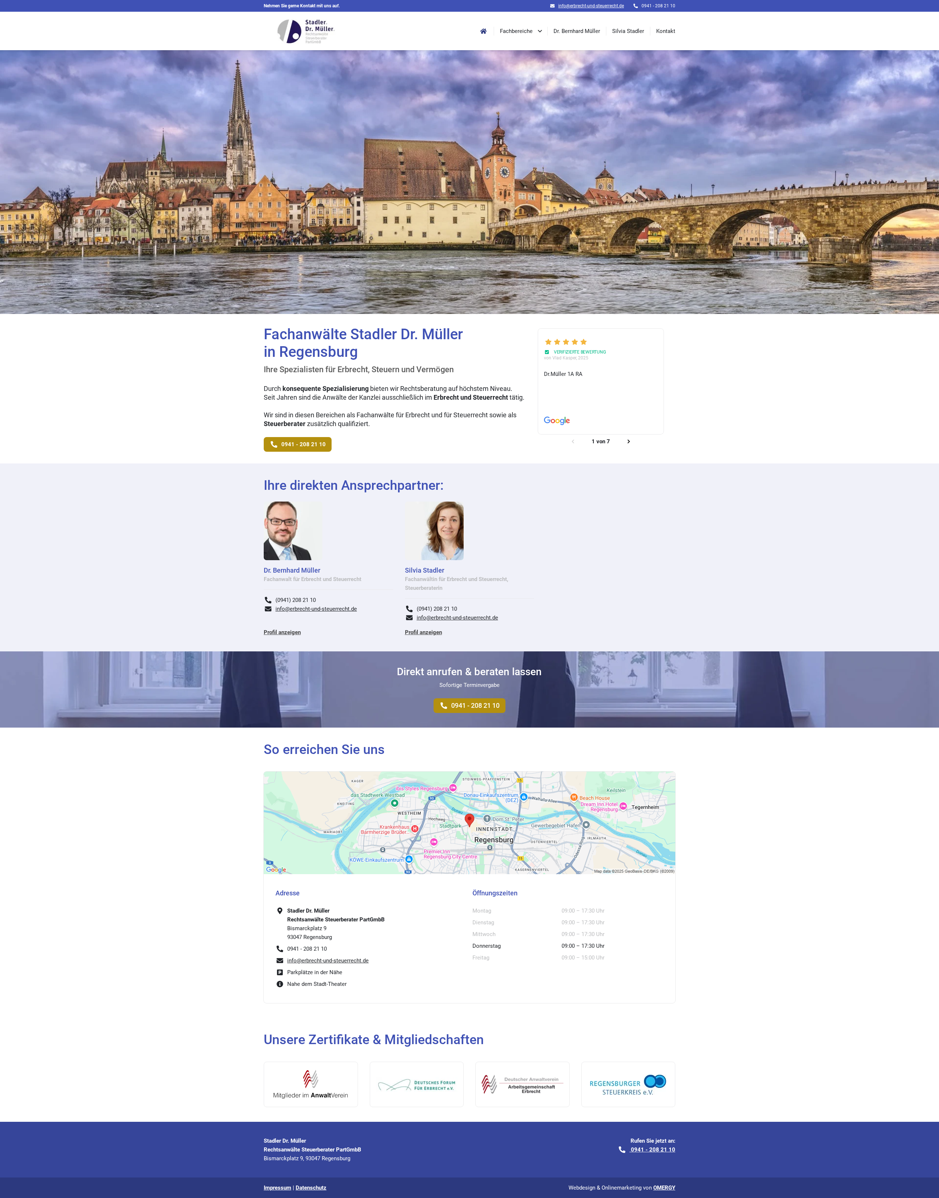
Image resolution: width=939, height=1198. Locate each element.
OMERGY (664, 1187)
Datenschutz (311, 1187)
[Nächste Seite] (628, 441)
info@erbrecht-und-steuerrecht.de (591, 5)
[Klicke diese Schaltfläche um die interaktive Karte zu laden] (469, 823)
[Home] (483, 31)
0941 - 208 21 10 (475, 705)
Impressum (277, 1187)
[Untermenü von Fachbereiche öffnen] (540, 31)
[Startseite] (306, 31)
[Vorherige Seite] (573, 441)
